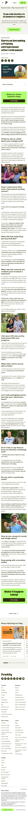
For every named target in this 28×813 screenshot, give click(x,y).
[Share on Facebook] (5, 60)
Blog (13, 8)
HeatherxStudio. (5, 546)
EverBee (12, 541)
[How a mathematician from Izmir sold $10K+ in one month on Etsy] (12, 642)
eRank (6, 541)
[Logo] (6, 3)
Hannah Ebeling (10, 545)
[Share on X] (9, 60)
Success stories (19, 8)
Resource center (6, 8)
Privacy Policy (4, 800)
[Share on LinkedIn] (12, 60)
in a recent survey (12, 570)
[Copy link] (2, 60)
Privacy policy (24, 789)
